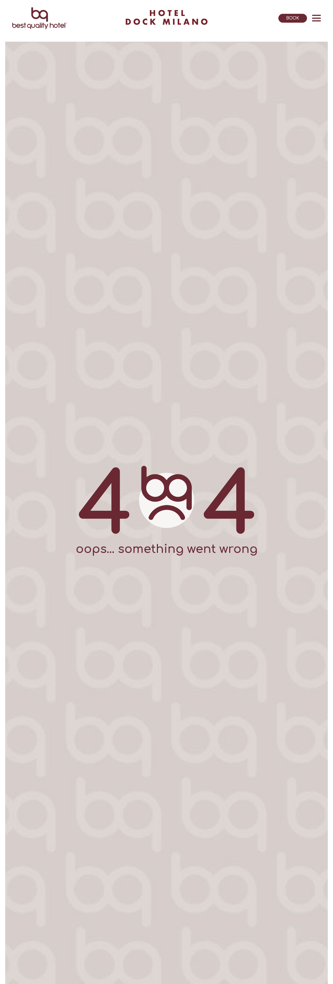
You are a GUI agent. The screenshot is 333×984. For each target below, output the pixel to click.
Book (292, 18)
